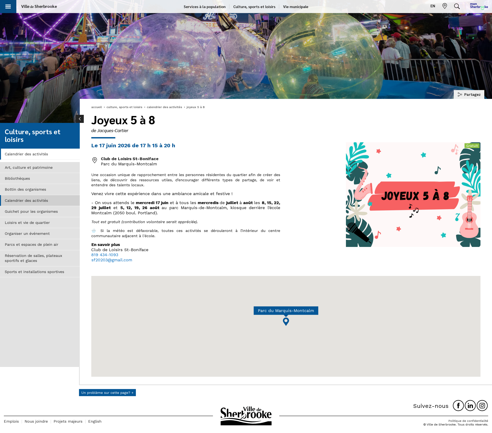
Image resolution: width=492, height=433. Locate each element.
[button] (8, 6)
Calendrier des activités (26, 154)
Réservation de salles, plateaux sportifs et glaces (33, 258)
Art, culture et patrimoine (29, 167)
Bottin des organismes (25, 189)
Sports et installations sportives (34, 271)
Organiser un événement (27, 233)
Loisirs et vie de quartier (27, 222)
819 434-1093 (104, 254)
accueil (96, 107)
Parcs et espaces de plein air (31, 244)
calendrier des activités (164, 107)
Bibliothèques (17, 178)
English (94, 421)
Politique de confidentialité (468, 421)
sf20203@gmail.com (111, 259)
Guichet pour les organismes (31, 211)
